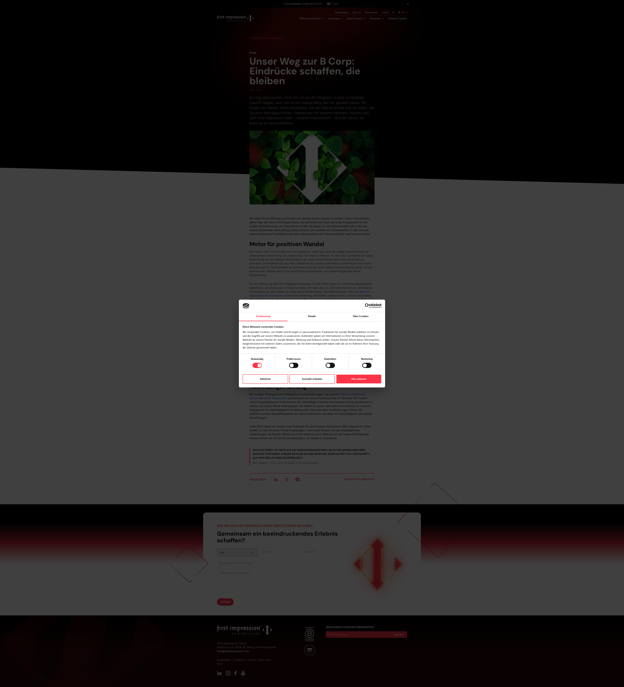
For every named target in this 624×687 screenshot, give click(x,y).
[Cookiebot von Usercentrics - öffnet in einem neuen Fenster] (367, 305)
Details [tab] (312, 316)
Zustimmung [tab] (263, 316)
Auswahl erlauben (312, 379)
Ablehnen (265, 379)
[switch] (293, 365)
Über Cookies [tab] (361, 316)
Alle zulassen (358, 379)
